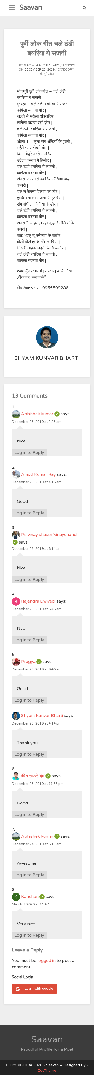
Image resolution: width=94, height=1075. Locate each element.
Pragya (31, 661)
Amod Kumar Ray (38, 474)
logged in (46, 960)
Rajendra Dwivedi (38, 601)
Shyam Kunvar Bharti (42, 65)
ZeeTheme (47, 1070)
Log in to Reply (29, 452)
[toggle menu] (12, 8)
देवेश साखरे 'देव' (36, 776)
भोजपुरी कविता (47, 74)
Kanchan (33, 896)
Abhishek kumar (40, 414)
